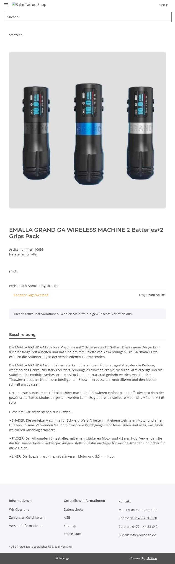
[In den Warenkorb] (12, 49)
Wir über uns (19, 509)
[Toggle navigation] (6, 3)
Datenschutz (73, 509)
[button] (134, 5)
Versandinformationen (26, 525)
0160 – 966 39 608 (143, 518)
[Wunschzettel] (143, 5)
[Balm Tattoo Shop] (29, 4)
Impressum (72, 533)
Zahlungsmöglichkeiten (27, 517)
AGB (67, 517)
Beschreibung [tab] (22, 334)
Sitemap (70, 525)
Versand (66, 547)
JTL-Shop (151, 558)
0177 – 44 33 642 (144, 526)
